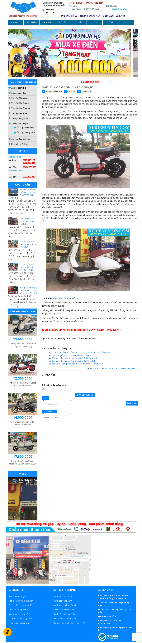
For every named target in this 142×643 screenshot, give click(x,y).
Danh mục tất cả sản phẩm (65, 618)
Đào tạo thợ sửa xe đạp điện (21, 601)
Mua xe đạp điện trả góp (19, 614)
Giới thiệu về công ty (17, 596)
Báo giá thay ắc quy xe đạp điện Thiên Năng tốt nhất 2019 (28, 290)
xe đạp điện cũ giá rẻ (128, 368)
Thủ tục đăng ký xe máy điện (21, 605)
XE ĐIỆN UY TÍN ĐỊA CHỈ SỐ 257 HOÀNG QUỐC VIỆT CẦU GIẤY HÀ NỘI (80, 353)
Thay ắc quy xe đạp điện (19, 623)
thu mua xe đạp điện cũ (99, 368)
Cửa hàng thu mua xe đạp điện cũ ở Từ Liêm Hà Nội (28, 244)
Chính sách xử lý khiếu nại (64, 605)
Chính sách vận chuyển (63, 610)
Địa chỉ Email (49, 411)
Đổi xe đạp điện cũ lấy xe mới (21, 618)
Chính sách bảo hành (62, 601)
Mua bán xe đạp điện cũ (19, 610)
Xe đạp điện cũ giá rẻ (52, 97)
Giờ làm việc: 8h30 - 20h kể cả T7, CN (69, 623)
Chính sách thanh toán (63, 596)
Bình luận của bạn (85, 395)
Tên (45, 398)
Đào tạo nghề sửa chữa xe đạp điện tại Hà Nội (28, 221)
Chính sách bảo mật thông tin (66, 614)
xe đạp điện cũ (114, 368)
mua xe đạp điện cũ (61, 298)
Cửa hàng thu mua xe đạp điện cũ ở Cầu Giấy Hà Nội (28, 267)
